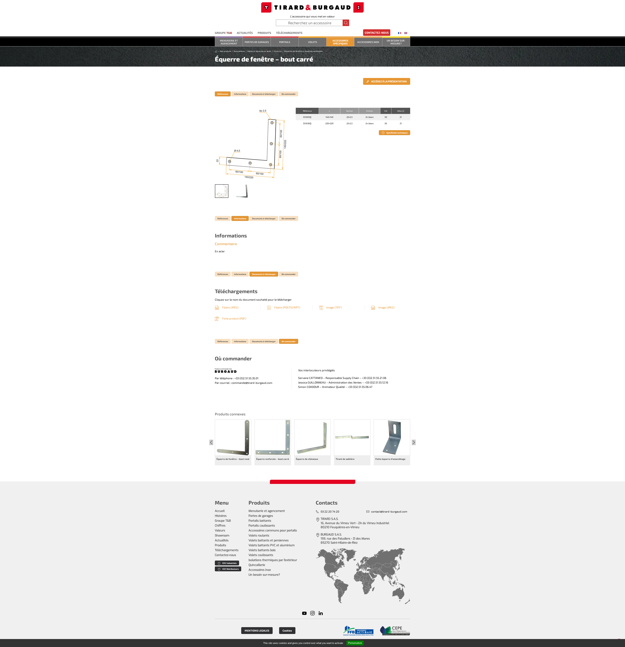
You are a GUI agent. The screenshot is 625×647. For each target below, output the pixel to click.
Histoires (221, 516)
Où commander (289, 94)
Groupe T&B (223, 521)
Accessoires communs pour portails (273, 530)
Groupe (223, 32)
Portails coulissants (262, 526)
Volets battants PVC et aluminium (272, 545)
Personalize (355, 643)
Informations (240, 94)
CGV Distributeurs (230, 569)
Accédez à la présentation (389, 81)
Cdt (385, 111)
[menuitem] (399, 33)
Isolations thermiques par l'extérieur (273, 560)
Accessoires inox (368, 42)
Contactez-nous (377, 32)
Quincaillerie (257, 565)
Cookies (287, 630)
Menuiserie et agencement (229, 42)
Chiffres (220, 526)
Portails (284, 42)
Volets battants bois (262, 550)
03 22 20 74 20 (330, 511)
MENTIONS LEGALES (257, 630)
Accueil (220, 511)
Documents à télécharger (264, 94)
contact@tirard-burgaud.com (389, 511)
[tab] (222, 191)
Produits (264, 32)
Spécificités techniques (397, 133)
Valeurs (220, 530)
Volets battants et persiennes (269, 540)
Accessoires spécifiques (340, 42)
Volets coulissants (261, 555)
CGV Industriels (229, 563)
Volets (312, 42)
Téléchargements (289, 32)
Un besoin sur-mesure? (396, 42)
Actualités (245, 32)
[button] (252, 144)
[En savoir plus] (358, 631)
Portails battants (260, 521)
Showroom (222, 535)
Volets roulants (259, 535)
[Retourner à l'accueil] (312, 7)
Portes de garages (257, 42)
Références (222, 94)
